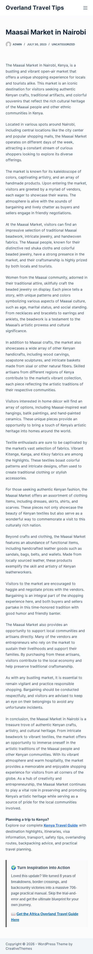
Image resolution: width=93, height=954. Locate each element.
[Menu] (85, 8)
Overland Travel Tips (35, 7)
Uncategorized (63, 44)
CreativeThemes (19, 948)
